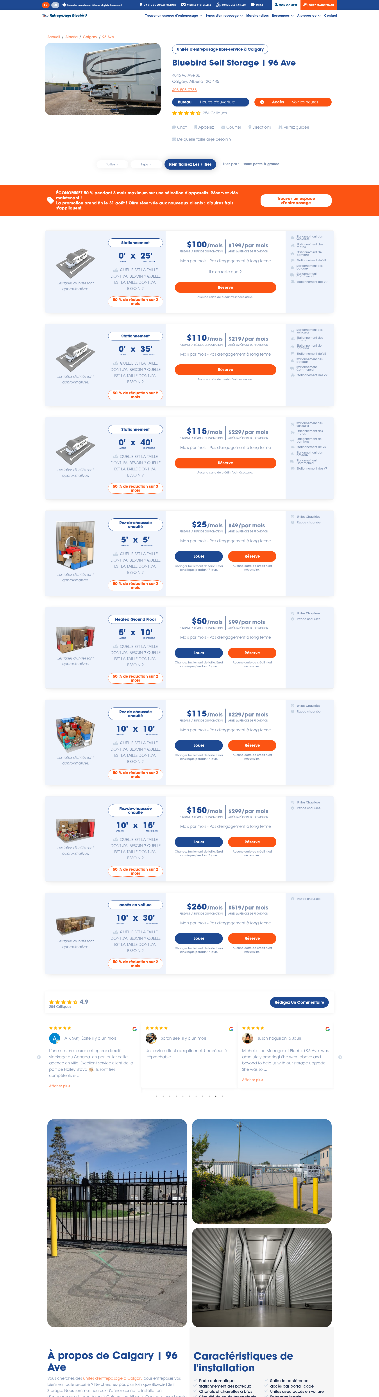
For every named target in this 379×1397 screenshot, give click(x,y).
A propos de (307, 15)
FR (45, 5)
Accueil (53, 37)
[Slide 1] (83, 109)
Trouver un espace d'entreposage (172, 15)
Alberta (71, 37)
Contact (330, 15)
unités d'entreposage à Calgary (112, 1378)
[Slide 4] (107, 109)
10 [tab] (216, 1096)
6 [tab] (189, 1096)
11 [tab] (222, 1096)
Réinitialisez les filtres (190, 164)
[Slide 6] (122, 109)
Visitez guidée (295, 127)
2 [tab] (163, 1096)
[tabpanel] (93, 1055)
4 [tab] (176, 1096)
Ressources (281, 15)
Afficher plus (59, 1080)
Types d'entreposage (223, 15)
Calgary (90, 37)
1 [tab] (156, 1096)
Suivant (340, 1057)
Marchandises (257, 15)
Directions (261, 127)
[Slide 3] (99, 109)
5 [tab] (183, 1096)
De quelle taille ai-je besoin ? (203, 139)
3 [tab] (170, 1096)
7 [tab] (196, 1096)
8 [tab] (202, 1096)
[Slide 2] (91, 109)
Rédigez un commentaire (299, 1002)
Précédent (39, 1057)
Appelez (205, 127)
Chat (181, 127)
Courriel (233, 127)
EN (55, 5)
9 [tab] (209, 1096)
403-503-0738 (184, 89)
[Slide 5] (114, 109)
